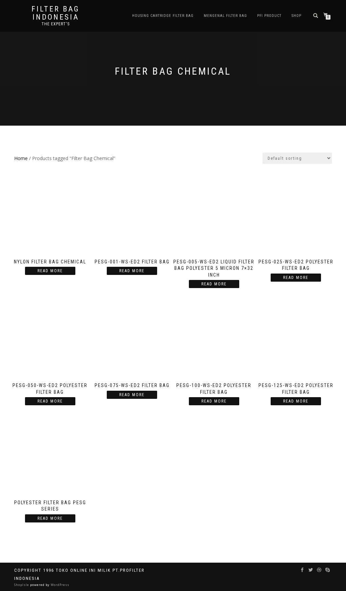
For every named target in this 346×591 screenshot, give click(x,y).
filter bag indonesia (55, 13)
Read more (50, 270)
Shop (296, 16)
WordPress (59, 585)
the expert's (56, 24)
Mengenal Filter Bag (225, 16)
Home (21, 158)
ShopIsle (22, 585)
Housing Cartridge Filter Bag (163, 16)
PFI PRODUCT (269, 16)
